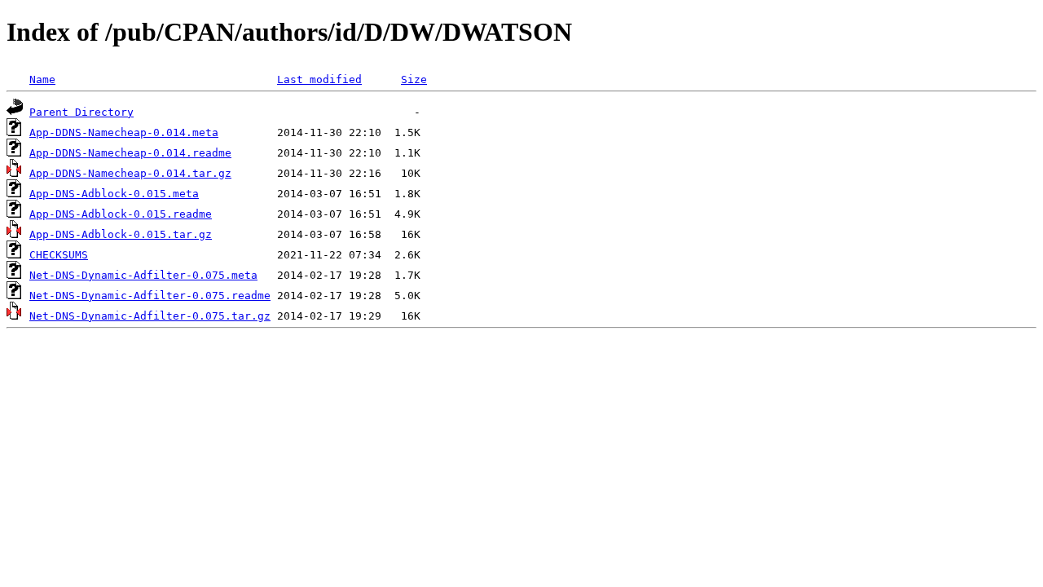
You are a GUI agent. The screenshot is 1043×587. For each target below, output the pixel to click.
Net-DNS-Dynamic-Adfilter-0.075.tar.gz (150, 316)
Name (42, 79)
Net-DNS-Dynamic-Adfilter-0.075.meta (143, 275)
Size (414, 79)
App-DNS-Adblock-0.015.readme (120, 214)
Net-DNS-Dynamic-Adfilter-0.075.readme (150, 295)
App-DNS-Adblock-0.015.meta (114, 194)
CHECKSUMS (58, 255)
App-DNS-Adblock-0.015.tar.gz (120, 234)
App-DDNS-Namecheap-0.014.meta (123, 132)
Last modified (319, 79)
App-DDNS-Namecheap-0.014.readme (130, 153)
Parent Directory (81, 112)
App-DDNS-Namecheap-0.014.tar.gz (130, 173)
